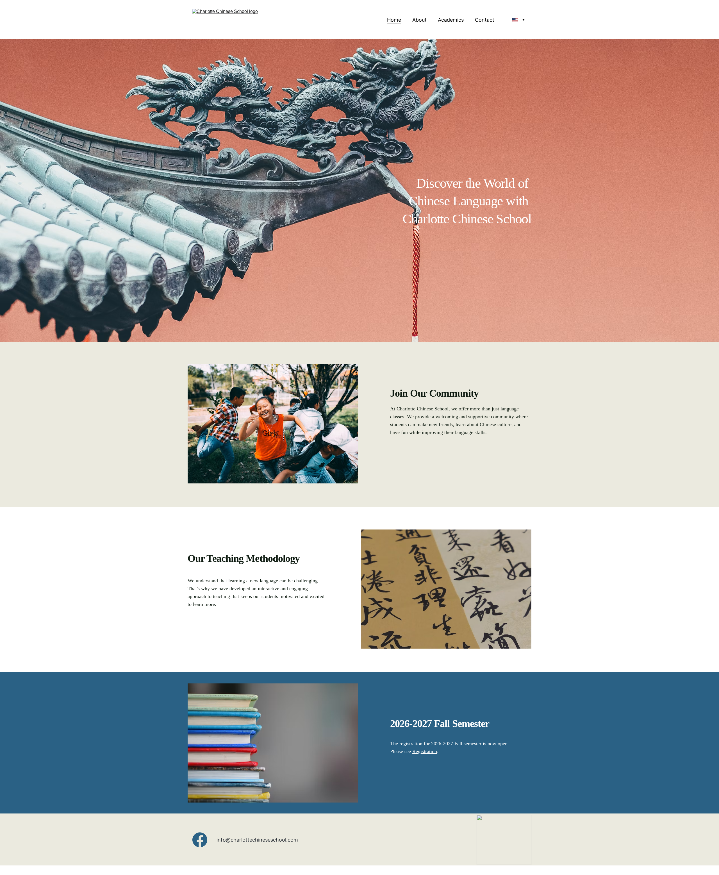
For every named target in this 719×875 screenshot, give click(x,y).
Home (394, 20)
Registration (424, 751)
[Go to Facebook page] (199, 839)
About (419, 20)
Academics (451, 20)
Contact (484, 20)
